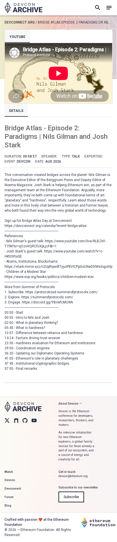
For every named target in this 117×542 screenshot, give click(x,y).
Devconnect (13, 488)
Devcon (10, 480)
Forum (9, 497)
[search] (97, 7)
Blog (8, 505)
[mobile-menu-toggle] (109, 7)
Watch (9, 472)
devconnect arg (20, 22)
